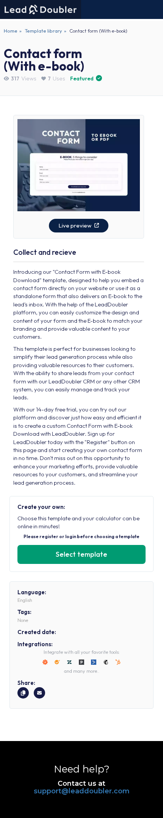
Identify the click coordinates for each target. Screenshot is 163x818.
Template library (43, 31)
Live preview (75, 225)
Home (10, 31)
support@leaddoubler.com (82, 791)
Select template (81, 554)
